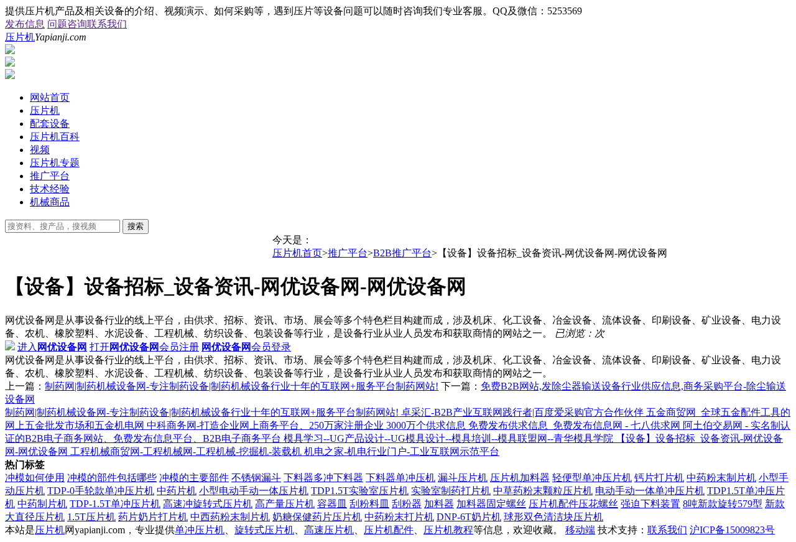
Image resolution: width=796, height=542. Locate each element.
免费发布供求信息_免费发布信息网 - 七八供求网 (575, 425)
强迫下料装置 (650, 503)
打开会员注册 (144, 347)
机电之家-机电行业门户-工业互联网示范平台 (401, 451)
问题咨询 (67, 24)
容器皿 (332, 503)
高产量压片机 (285, 503)
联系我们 (107, 24)
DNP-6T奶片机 (469, 517)
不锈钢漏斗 (256, 477)
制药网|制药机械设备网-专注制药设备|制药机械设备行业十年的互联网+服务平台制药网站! (241, 386)
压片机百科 (55, 136)
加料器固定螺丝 (491, 503)
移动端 (580, 530)
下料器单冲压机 (400, 477)
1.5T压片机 (91, 517)
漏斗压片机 (463, 477)
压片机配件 (389, 530)
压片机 (20, 37)
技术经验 (50, 189)
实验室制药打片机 (451, 490)
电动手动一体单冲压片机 (650, 490)
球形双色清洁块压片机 (553, 517)
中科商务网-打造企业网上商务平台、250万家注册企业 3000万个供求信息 (307, 425)
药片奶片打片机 (153, 517)
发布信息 (25, 24)
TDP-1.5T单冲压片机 (115, 503)
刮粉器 (407, 503)
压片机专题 (55, 162)
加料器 (439, 503)
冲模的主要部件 (194, 477)
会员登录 (246, 347)
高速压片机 (329, 530)
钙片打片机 (659, 477)
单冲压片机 (199, 530)
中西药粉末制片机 (230, 517)
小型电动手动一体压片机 (253, 490)
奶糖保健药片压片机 (317, 517)
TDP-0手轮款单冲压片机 (100, 490)
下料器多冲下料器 (323, 477)
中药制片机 (42, 503)
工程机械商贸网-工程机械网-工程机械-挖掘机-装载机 (187, 451)
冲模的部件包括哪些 (112, 477)
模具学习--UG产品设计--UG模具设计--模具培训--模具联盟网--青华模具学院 (450, 438)
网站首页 (50, 97)
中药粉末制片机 (721, 477)
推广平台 (50, 176)
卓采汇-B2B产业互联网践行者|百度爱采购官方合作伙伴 (523, 412)
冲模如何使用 (35, 477)
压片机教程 (448, 530)
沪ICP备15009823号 (732, 530)
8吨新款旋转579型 (722, 503)
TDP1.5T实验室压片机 (360, 490)
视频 (40, 149)
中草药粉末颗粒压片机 (543, 490)
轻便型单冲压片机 (592, 477)
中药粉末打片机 (399, 517)
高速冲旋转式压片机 (207, 503)
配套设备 (50, 123)
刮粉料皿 (369, 503)
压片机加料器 (520, 477)
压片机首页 (297, 253)
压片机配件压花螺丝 (573, 503)
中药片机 (177, 490)
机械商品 (50, 202)
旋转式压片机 (264, 530)
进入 (52, 347)
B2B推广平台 (402, 253)
